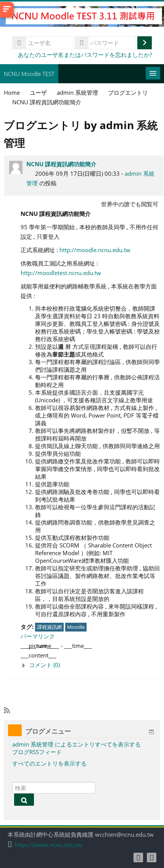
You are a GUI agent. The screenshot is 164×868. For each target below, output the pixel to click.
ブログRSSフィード (37, 752)
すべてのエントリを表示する (49, 763)
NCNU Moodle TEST (29, 74)
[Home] (82, 17)
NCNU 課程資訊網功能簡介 (61, 164)
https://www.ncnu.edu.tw (48, 845)
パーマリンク (38, 636)
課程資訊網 (49, 626)
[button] (90, 665)
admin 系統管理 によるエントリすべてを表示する (76, 744)
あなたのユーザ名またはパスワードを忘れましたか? (85, 54)
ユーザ (38, 92)
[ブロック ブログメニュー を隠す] (151, 732)
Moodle (76, 626)
